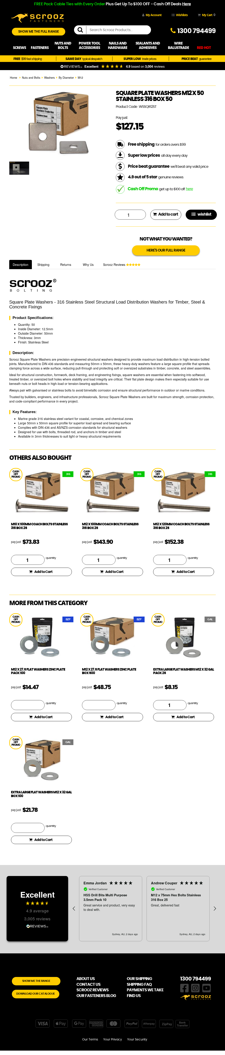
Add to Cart (43, 572)
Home (13, 78)
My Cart (208, 15)
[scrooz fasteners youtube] (206, 987)
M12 (80, 78)
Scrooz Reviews (114, 264)
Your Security (137, 1039)
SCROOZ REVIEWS (92, 990)
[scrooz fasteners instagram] (195, 987)
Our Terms (90, 1039)
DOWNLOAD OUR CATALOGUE (35, 993)
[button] (74, 908)
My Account (153, 15)
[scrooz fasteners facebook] (184, 987)
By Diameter (66, 78)
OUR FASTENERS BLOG (96, 996)
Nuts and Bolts (31, 78)
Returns (65, 264)
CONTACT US (88, 985)
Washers (49, 78)
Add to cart (168, 214)
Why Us (88, 264)
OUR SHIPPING (139, 979)
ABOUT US (85, 979)
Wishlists (182, 15)
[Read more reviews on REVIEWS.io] (37, 925)
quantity (51, 558)
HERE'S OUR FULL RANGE (166, 250)
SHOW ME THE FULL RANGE (38, 31)
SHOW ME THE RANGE (36, 981)
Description (20, 264)
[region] (144, 909)
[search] (82, 30)
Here (186, 4)
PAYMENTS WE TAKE (145, 990)
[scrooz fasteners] (37, 17)
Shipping (43, 264)
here (189, 189)
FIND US (134, 996)
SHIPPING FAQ (139, 985)
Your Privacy (112, 1039)
